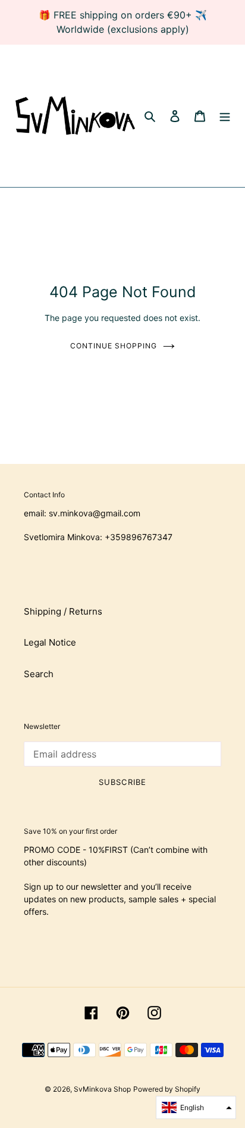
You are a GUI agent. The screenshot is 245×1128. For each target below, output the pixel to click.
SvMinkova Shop (102, 1089)
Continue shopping (113, 345)
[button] (196, 1107)
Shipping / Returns (63, 611)
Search (39, 674)
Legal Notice (50, 642)
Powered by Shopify (166, 1089)
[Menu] (224, 116)
